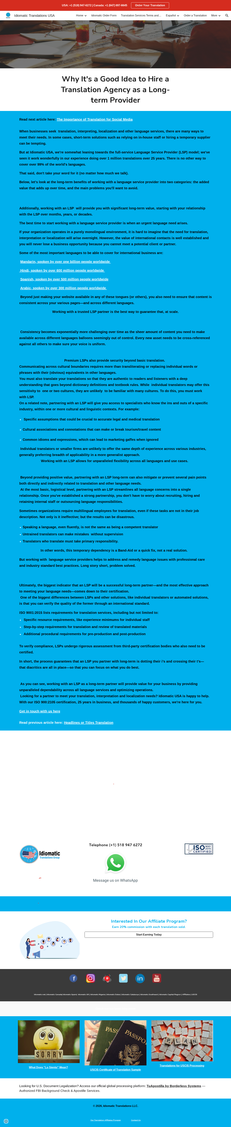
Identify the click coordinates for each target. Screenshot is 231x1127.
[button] (227, 16)
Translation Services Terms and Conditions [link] (141, 15)
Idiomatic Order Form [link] (104, 15)
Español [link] (171, 15)
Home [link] (79, 15)
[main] (115, 89)
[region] (115, 5)
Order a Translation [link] (195, 15)
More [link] (214, 15)
